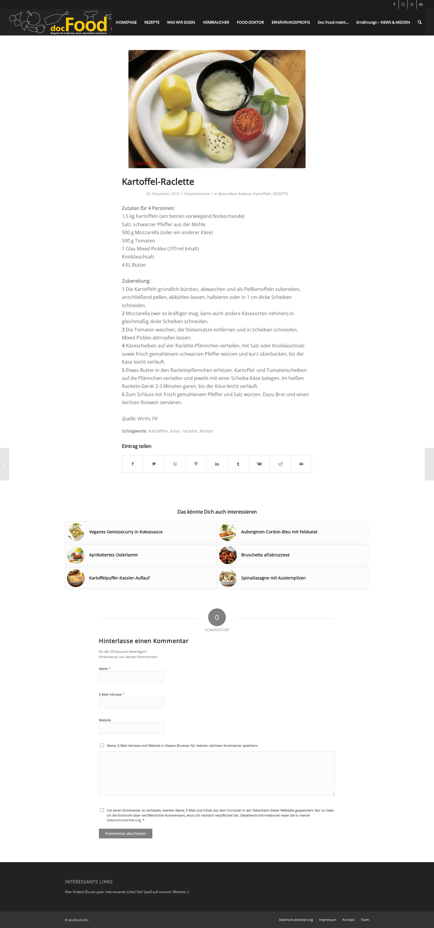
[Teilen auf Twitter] (153, 463)
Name (105, 668)
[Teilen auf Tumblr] (238, 463)
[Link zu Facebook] (394, 4)
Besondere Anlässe (235, 193)
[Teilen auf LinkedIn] (217, 463)
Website (105, 720)
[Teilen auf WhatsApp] (175, 463)
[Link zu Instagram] (403, 4)
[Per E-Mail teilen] (301, 463)
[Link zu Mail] (421, 4)
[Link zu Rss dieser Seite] (412, 4)
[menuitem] (126, 22)
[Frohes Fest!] (4, 464)
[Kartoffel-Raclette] (217, 109)
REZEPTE (280, 193)
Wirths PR (147, 418)
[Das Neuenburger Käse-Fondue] (429, 464)
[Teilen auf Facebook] (132, 463)
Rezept (206, 431)
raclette (189, 431)
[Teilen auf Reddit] (280, 463)
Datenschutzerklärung (124, 820)
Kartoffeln (262, 193)
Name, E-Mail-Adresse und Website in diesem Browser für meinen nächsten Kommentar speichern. (183, 745)
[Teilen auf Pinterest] (196, 463)
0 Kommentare (197, 193)
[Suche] (419, 22)
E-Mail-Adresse (112, 694)
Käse (175, 431)
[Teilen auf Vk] (259, 463)
